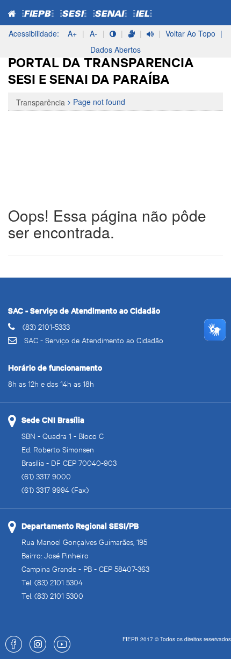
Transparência (40, 102)
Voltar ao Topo (190, 33)
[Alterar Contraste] (113, 33)
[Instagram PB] (35, 649)
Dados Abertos (115, 49)
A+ (72, 33)
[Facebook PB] (11, 649)
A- (93, 33)
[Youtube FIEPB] (59, 649)
